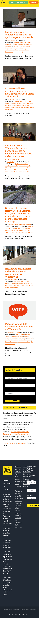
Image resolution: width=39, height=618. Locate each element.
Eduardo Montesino (10, 103)
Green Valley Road (28, 103)
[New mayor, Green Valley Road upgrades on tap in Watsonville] (19, 75)
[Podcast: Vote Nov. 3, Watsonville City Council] (19, 310)
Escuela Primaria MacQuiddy (18, 230)
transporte (22, 50)
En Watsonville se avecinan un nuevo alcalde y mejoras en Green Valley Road (19, 92)
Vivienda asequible (18, 494)
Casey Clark (24, 164)
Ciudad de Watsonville (20, 42)
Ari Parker (18, 164)
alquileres (21, 340)
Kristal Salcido (17, 105)
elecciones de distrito (17, 336)
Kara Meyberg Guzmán (13, 332)
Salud (17, 474)
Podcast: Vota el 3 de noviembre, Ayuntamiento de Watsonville (19, 326)
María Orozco (25, 105)
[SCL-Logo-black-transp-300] (2, 1)
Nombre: (7, 383)
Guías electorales (18, 526)
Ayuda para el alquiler (19, 499)
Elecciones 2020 (27, 283)
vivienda (7, 230)
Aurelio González (18, 281)
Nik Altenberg (11, 99)
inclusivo (7, 340)
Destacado (14, 44)
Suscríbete (12, 401)
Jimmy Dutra (8, 46)
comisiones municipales (11, 166)
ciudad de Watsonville (24, 166)
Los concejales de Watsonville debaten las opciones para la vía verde (19, 34)
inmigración (30, 338)
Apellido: (7, 391)
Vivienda (18, 469)
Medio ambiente (18, 477)
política (12, 107)
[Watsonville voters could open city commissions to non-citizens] (19, 132)
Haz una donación (9, 443)
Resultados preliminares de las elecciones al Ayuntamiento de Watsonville (18, 272)
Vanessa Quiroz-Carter (24, 172)
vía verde (15, 46)
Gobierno (20, 44)
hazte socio (21, 443)
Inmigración (19, 503)
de (22, 52)
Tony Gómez (16, 285)
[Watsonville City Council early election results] (19, 255)
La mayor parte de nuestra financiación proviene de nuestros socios (16, 432)
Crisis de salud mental (18, 508)
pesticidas (11, 232)
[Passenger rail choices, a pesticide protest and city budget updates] (19, 194)
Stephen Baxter (11, 40)
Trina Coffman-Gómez (11, 342)
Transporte (18, 481)
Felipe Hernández (16, 338)
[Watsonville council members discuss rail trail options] (19, 18)
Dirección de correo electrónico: (14, 376)
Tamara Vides (13, 172)
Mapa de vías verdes (19, 514)
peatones (7, 107)
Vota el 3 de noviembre (11, 287)
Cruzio (5, 594)
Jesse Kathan (10, 162)
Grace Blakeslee (27, 44)
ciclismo (29, 101)
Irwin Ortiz (26, 168)
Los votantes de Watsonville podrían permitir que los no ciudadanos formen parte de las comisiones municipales (18, 152)
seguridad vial (19, 107)
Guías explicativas (19, 484)
